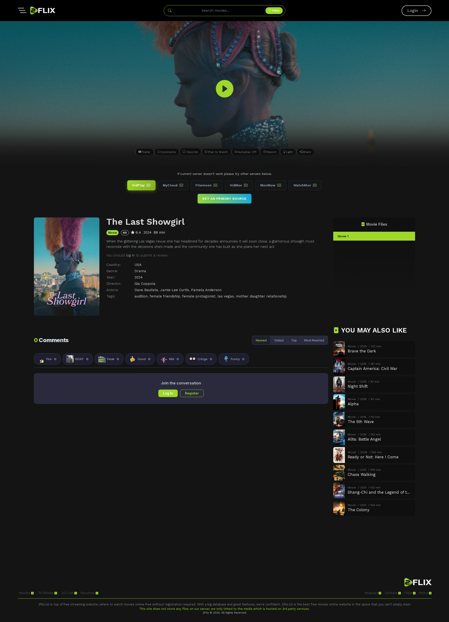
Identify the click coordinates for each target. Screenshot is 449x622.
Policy (424, 593)
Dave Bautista (146, 290)
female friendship (165, 296)
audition (141, 296)
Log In (168, 393)
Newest (261, 340)
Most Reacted (314, 340)
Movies (25, 593)
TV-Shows (46, 593)
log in (130, 255)
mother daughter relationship (261, 296)
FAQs (408, 593)
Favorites (88, 593)
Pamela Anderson (206, 290)
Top (294, 340)
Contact (391, 593)
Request (372, 593)
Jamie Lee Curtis (174, 290)
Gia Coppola (145, 284)
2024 (138, 277)
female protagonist (198, 296)
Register (192, 393)
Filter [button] (275, 10)
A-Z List (68, 593)
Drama (140, 271)
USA (137, 265)
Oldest (279, 340)
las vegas (225, 296)
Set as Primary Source (224, 198)
